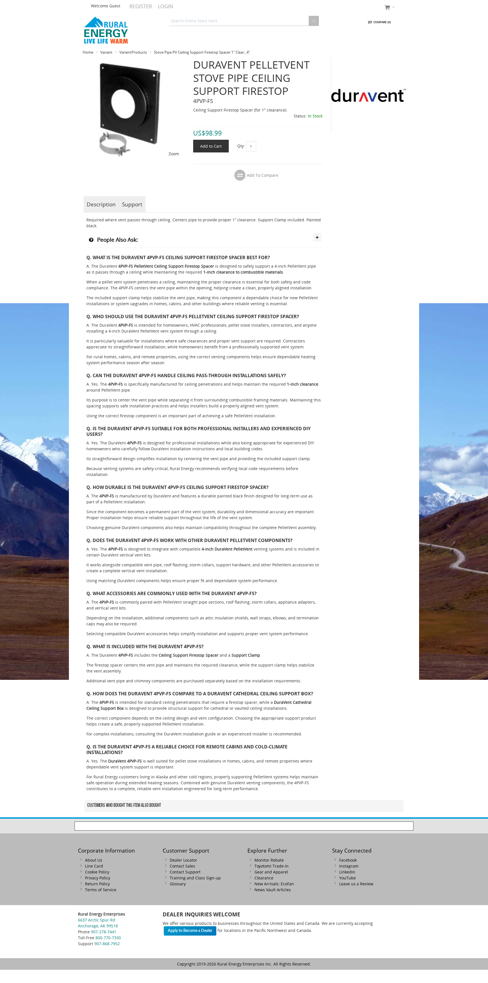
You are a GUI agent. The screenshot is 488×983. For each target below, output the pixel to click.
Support (132, 204)
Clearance (263, 878)
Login (165, 6)
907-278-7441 (103, 931)
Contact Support (185, 872)
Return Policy (97, 883)
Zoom (174, 153)
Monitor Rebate (269, 860)
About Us (93, 860)
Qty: (241, 145)
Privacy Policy (97, 878)
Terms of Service (100, 889)
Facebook (348, 860)
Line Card (94, 866)
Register (140, 6)
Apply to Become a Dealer (190, 931)
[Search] (314, 21)
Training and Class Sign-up (195, 878)
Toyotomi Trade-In (271, 866)
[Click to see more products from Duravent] (368, 95)
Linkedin (347, 872)
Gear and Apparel (271, 872)
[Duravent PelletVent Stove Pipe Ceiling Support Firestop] (133, 61)
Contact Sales (182, 866)
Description (101, 204)
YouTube (347, 878)
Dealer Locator (183, 860)
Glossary (178, 883)
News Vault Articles (272, 889)
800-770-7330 (108, 937)
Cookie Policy (97, 872)
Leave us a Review (356, 883)
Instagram (348, 866)
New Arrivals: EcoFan (274, 883)
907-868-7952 (107, 943)
